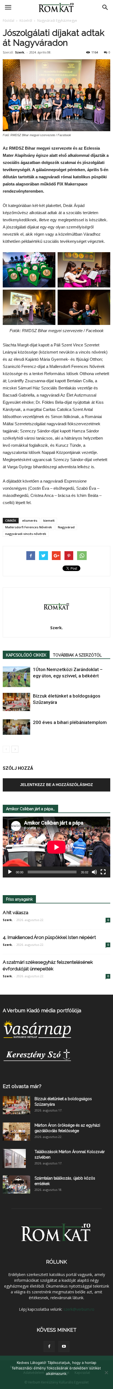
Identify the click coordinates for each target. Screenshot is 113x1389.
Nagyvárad (66, 527)
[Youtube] (63, 1346)
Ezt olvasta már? (22, 1086)
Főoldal (8, 20)
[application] (56, 847)
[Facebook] (49, 1346)
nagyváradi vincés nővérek (25, 534)
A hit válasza (15, 912)
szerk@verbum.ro (78, 1309)
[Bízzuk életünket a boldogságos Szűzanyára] (16, 702)
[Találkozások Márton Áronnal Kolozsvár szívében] (14, 1158)
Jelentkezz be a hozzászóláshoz (56, 784)
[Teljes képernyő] (103, 872)
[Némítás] (94, 872)
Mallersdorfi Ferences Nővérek (28, 527)
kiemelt (49, 520)
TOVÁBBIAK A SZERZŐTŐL (77, 655)
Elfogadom (56, 1381)
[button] (105, 7)
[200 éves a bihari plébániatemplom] (16, 727)
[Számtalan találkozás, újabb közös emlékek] (16, 1184)
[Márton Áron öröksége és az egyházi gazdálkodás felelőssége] (16, 1131)
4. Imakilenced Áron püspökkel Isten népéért (49, 937)
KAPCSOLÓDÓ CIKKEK (26, 655)
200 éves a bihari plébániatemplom (70, 722)
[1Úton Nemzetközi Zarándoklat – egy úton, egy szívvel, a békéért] (16, 676)
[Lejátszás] (10, 872)
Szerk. (20, 52)
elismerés (29, 520)
